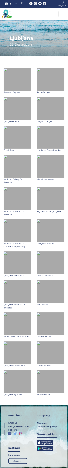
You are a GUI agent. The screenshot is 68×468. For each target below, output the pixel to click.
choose (17, 461)
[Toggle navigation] (62, 14)
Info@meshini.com (18, 426)
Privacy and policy (47, 426)
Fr (22, 3)
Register (62, 5)
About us (41, 423)
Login (62, 2)
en (16, 3)
